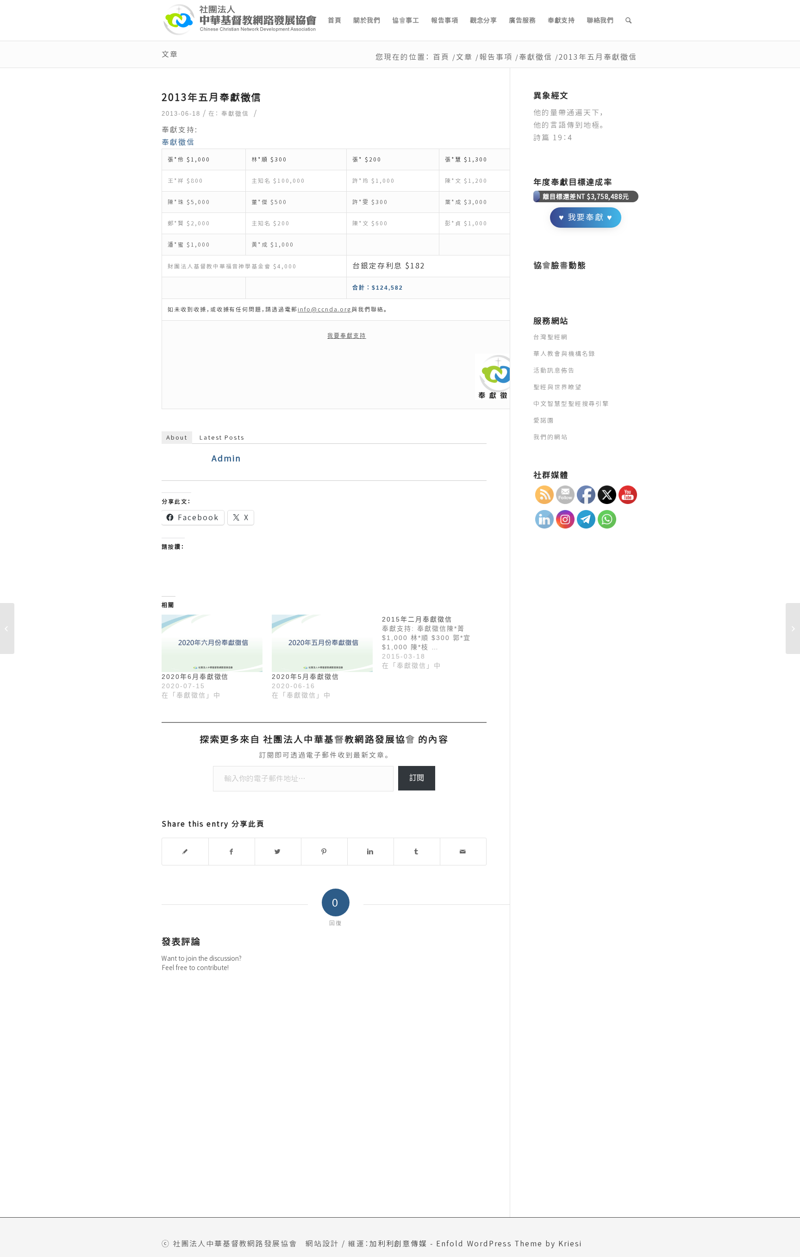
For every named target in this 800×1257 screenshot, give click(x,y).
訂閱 (416, 778)
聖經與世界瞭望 (557, 387)
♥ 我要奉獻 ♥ (586, 217)
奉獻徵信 (535, 57)
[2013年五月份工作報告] (7, 628)
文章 (170, 54)
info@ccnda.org (324, 309)
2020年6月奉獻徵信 (195, 676)
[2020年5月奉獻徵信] (322, 643)
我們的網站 (550, 437)
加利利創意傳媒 (398, 1243)
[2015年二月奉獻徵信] (437, 642)
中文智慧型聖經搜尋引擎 (571, 403)
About (177, 437)
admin (226, 458)
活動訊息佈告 (554, 370)
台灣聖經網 (550, 337)
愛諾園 (543, 420)
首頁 (441, 57)
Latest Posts (222, 437)
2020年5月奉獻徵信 (305, 676)
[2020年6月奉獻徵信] (212, 643)
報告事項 (495, 57)
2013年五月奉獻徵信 (212, 97)
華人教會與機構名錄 (564, 353)
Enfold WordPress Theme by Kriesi (508, 1243)
